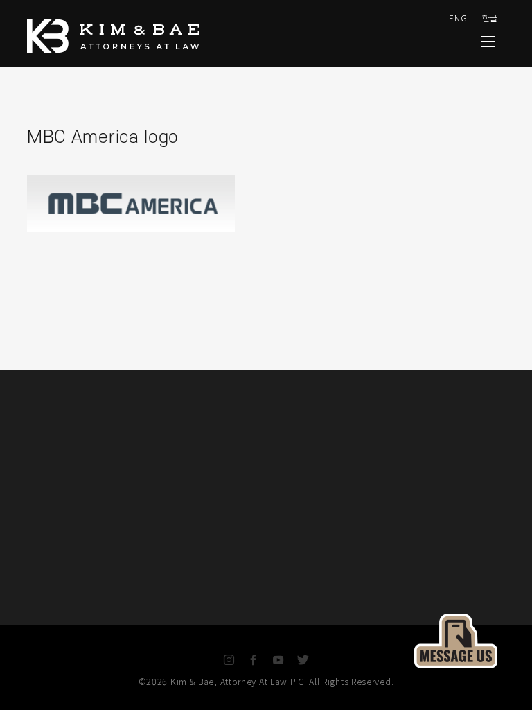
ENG (458, 18)
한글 (490, 18)
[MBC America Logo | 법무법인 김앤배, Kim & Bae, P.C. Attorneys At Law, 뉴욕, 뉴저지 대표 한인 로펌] (487, 42)
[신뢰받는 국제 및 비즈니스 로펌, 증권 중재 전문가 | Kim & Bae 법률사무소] (176, 36)
